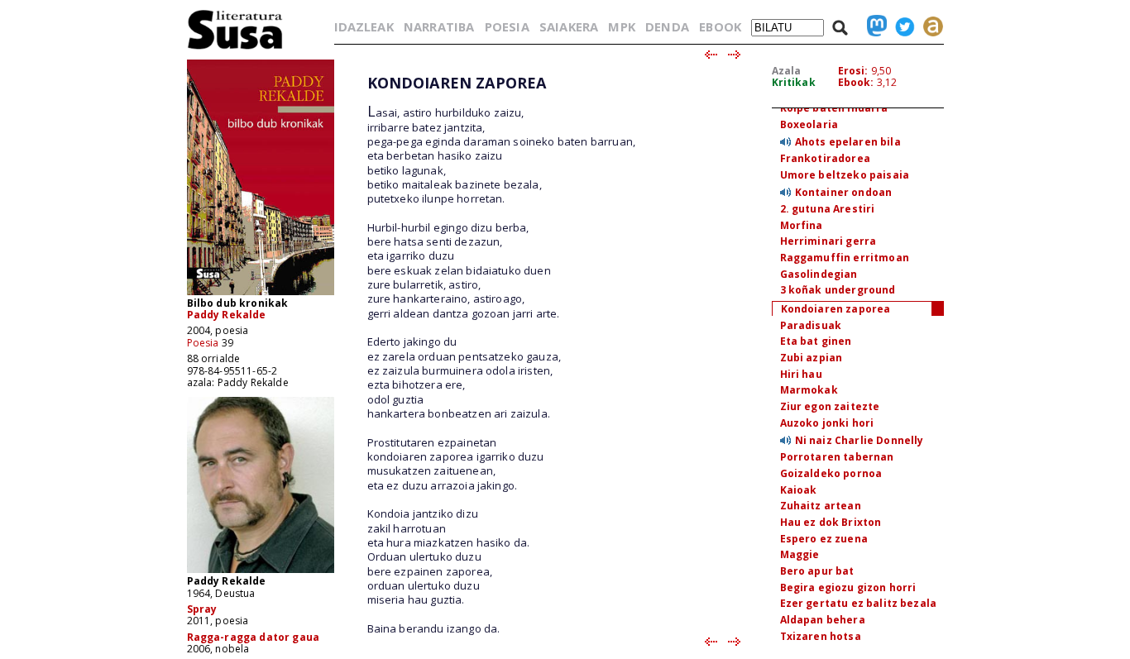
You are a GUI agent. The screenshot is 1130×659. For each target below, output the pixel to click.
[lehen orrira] (235, 48)
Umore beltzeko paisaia (845, 175)
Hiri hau (801, 374)
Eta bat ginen (816, 341)
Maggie (800, 554)
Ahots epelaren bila (848, 142)
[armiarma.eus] (929, 26)
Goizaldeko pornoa (831, 473)
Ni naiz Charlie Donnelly (859, 440)
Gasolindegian (819, 274)
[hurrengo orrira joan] (735, 55)
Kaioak (798, 490)
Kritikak (794, 82)
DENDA (667, 26)
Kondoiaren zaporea (836, 309)
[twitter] (901, 26)
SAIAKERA (568, 26)
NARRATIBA (439, 26)
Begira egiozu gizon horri (848, 587)
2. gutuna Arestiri (827, 209)
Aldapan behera (822, 620)
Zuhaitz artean (820, 506)
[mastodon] (873, 26)
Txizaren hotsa (820, 636)
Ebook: (856, 82)
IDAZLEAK (364, 26)
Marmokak (809, 390)
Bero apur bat (817, 571)
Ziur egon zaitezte (830, 406)
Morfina (801, 225)
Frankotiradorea (825, 158)
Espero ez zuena (824, 539)
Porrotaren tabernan (837, 457)
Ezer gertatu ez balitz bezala (858, 603)
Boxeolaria (809, 124)
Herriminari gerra (828, 241)
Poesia (203, 343)
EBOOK (720, 26)
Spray (202, 609)
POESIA (507, 26)
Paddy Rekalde (226, 315)
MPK (621, 26)
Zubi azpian (811, 358)
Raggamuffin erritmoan (844, 258)
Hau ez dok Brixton (831, 522)
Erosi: (853, 71)
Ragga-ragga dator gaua (253, 637)
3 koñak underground (838, 290)
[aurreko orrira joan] (710, 55)
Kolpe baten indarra (834, 108)
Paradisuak (811, 325)
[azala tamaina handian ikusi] (260, 294)
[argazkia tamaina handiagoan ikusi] (260, 572)
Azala (787, 71)
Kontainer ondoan (844, 192)
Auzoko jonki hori (827, 423)
